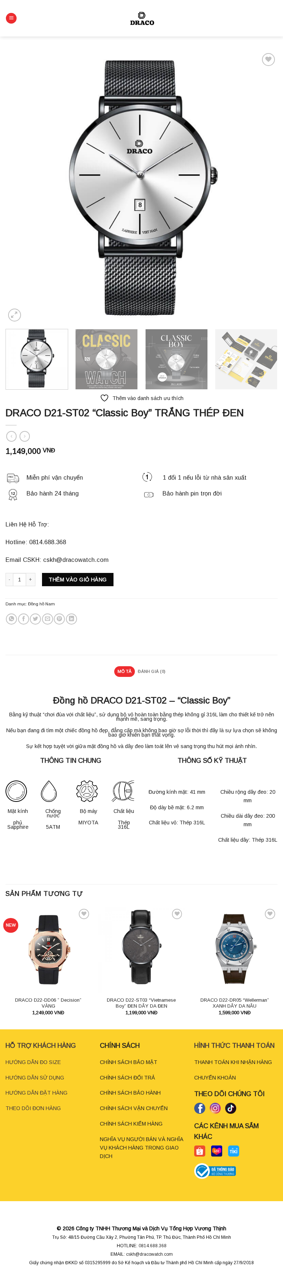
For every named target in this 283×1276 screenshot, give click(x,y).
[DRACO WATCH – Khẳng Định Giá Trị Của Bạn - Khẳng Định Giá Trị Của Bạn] (141, 18)
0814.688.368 (153, 1245)
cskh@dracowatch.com (149, 1254)
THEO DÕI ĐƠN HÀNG (33, 1108)
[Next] (262, 187)
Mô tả (125, 671)
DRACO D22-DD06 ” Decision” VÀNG (48, 1003)
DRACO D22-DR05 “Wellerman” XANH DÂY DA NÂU (234, 1003)
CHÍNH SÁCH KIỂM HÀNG (131, 1124)
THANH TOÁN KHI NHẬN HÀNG (233, 1062)
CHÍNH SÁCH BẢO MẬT (128, 1062)
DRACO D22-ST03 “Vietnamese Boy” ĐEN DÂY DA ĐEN (141, 1003)
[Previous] (20, 187)
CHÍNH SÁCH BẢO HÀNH (130, 1093)
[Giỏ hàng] (273, 18)
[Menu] (11, 18)
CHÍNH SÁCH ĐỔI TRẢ (127, 1078)
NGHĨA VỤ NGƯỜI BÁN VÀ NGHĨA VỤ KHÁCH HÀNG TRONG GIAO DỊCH (141, 1147)
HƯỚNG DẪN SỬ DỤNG (35, 1078)
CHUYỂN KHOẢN (215, 1078)
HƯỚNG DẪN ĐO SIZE (33, 1062)
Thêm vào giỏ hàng (77, 580)
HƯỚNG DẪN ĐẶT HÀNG (36, 1093)
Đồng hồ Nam (41, 604)
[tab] (124, 671)
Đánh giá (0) (151, 671)
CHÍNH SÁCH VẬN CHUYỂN (134, 1108)
